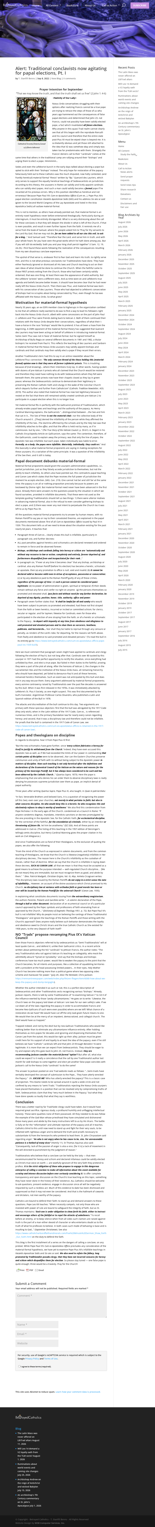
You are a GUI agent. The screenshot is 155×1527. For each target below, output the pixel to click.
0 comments (69, 78)
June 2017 (123, 626)
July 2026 (122, 226)
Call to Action (109, 5)
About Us (90, 5)
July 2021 (122, 505)
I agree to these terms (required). (36, 1366)
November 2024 (126, 319)
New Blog (56, 78)
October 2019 (125, 603)
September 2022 (126, 440)
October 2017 (125, 612)
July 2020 (122, 561)
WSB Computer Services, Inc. (50, 1523)
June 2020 (123, 566)
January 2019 (124, 608)
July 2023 (122, 394)
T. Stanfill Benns (26, 78)
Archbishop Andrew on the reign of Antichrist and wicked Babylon (29, 1483)
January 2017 (124, 631)
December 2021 (126, 482)
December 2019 (126, 594)
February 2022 (125, 473)
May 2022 (123, 459)
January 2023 (124, 422)
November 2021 (126, 487)
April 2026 (123, 240)
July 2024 (122, 338)
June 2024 (123, 342)
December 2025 (126, 259)
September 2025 (126, 273)
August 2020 (124, 556)
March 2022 (124, 468)
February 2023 (125, 417)
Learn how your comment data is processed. (78, 1391)
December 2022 (126, 426)
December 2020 (126, 538)
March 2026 (124, 245)
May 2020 (123, 570)
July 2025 (122, 282)
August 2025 (124, 277)
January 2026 (124, 254)
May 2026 (123, 236)
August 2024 (124, 333)
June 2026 (123, 231)
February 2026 (125, 249)
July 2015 (122, 649)
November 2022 (126, 431)
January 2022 (124, 477)
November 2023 (126, 375)
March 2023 (124, 412)
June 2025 (123, 287)
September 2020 (126, 552)
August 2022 (124, 445)
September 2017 (126, 617)
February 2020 (125, 584)
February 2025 (125, 305)
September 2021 (126, 496)
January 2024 (124, 366)
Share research (128, 189)
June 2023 (123, 398)
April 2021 (123, 519)
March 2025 (124, 301)
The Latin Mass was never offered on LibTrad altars (128, 76)
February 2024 (125, 361)
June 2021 (123, 510)
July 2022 (122, 450)
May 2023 (123, 403)
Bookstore (72, 5)
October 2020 (125, 547)
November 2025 (126, 264)
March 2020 (124, 580)
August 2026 (124, 222)
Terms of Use (51, 1358)
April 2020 (123, 575)
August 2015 (124, 645)
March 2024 (124, 357)
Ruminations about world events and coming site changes (128, 99)
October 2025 (125, 268)
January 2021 (124, 533)
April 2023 (123, 408)
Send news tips (128, 184)
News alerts (126, 171)
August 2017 (124, 621)
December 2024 (126, 315)
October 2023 (125, 380)
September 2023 (126, 384)
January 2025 (124, 310)
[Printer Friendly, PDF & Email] (30, 1270)
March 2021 (124, 524)
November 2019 (126, 598)
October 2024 (125, 324)
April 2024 (123, 352)
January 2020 (124, 589)
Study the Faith (128, 154)
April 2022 (123, 463)
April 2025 (123, 296)
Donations (125, 194)
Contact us (125, 198)
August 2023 (124, 389)
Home (35, 5)
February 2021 (125, 528)
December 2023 (126, 370)
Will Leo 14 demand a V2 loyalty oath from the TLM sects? (128, 87)
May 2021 (123, 515)
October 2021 (125, 491)
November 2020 (126, 542)
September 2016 (126, 635)
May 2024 (123, 347)
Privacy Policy (32, 1358)
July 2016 (122, 640)
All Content (52, 5)
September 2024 (126, 329)
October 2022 (125, 435)
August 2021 (124, 501)
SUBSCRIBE (139, 5)
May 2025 (123, 291)
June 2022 (123, 454)
